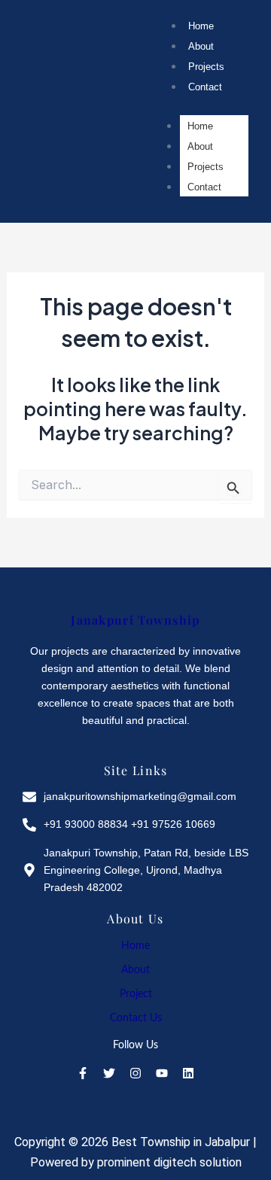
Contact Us (136, 1018)
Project (136, 994)
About (201, 46)
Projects (206, 66)
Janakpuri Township (135, 620)
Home (201, 26)
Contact (205, 87)
